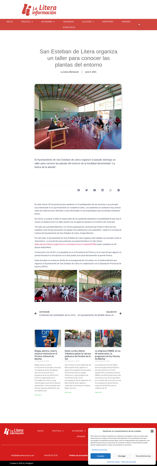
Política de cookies (113, 462)
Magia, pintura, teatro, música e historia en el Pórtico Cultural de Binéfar (46, 355)
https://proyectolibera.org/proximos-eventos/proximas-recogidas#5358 (65, 244)
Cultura (86, 22)
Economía (46, 22)
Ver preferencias (143, 456)
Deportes (107, 22)
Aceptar (100, 456)
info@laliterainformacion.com (22, 455)
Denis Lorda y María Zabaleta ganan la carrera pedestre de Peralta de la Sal (78, 355)
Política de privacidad (128, 462)
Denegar (122, 456)
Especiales (69, 27)
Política (25, 22)
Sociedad (68, 22)
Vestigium (29, 463)
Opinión (126, 22)
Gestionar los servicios (99, 449)
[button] (152, 431)
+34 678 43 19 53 (51, 455)
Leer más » (38, 395)
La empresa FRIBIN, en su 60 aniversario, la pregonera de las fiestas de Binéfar (107, 355)
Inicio (10, 22)
